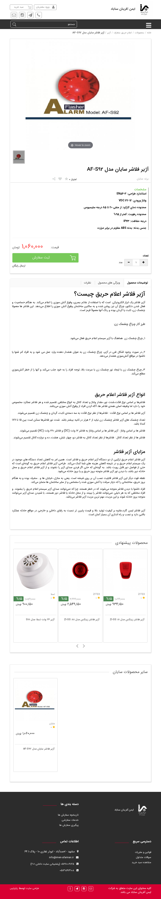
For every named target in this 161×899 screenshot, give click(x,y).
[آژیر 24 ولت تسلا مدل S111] (35, 570)
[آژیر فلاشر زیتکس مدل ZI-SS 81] (125, 570)
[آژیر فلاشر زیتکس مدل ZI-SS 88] (80, 570)
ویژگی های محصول (109, 283)
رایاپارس (14, 888)
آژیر (109, 33)
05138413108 (67, 870)
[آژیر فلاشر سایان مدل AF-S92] (35, 700)
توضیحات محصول (137, 283)
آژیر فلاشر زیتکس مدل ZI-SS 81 (127, 619)
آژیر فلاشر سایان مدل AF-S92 (38, 749)
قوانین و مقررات (143, 852)
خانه (149, 33)
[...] (19, 157)
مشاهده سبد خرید (141, 862)
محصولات (139, 33)
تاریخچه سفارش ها (68, 815)
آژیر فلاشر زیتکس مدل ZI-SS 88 (81, 619)
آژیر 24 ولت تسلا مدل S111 (40, 619)
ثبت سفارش (41, 257)
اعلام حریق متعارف (123, 33)
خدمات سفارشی (70, 820)
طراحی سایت (32, 888)
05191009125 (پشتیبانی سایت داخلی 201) (52, 864)
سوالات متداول (143, 857)
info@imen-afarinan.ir (61, 857)
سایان (52, 723)
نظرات (87, 283)
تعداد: (146, 256)
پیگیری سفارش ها (69, 825)
